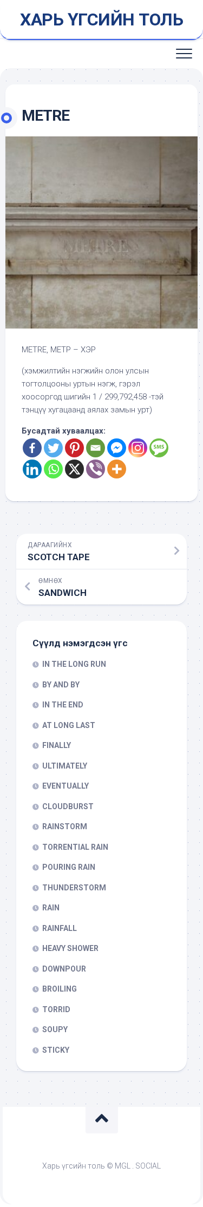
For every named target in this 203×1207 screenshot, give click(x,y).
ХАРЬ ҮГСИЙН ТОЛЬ (101, 19)
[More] (116, 469)
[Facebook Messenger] (116, 447)
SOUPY (55, 1029)
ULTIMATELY (64, 766)
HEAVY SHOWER (70, 948)
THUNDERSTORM (74, 887)
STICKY (55, 1050)
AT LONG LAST (68, 725)
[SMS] (158, 447)
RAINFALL (59, 928)
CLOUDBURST (68, 806)
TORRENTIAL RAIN (75, 847)
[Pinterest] (74, 447)
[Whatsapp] (53, 469)
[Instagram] (137, 447)
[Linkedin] (32, 469)
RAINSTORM (64, 826)
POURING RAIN (68, 867)
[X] (74, 469)
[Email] (95, 447)
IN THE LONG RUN (74, 664)
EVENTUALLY (65, 786)
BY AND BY (61, 684)
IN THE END (62, 704)
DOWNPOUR (64, 969)
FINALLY (56, 745)
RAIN (51, 907)
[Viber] (95, 469)
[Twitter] (53, 447)
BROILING (59, 989)
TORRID (56, 1009)
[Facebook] (32, 447)
